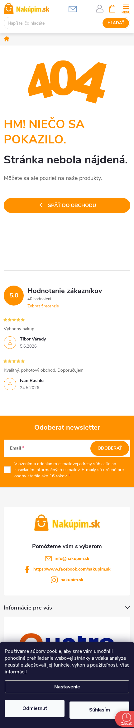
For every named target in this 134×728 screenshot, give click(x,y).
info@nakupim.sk (72, 559)
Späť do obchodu (72, 205)
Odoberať (110, 448)
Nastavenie (67, 686)
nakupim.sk (72, 580)
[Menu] (125, 8)
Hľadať (116, 23)
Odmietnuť (34, 708)
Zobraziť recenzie (43, 306)
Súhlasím (99, 709)
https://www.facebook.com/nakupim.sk (72, 569)
